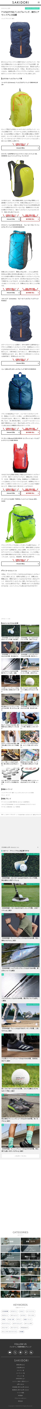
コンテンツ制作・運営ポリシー (20, 1381)
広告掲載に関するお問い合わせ (20, 1387)
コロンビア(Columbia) (7, 804)
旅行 (13, 18)
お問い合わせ (20, 1384)
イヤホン (24, 1315)
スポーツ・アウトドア (32, 8)
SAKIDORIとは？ (20, 1378)
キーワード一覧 (20, 1373)
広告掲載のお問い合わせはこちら (10, 847)
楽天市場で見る (30, 219)
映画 (4, 1319)
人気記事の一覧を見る (20, 1156)
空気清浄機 (5, 1311)
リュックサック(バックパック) (23, 792)
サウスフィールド (31, 804)
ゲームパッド (15, 1315)
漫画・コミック (28, 1319)
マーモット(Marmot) (6, 807)
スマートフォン (6, 1323)
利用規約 (20, 1395)
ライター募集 (20, 1392)
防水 (32, 792)
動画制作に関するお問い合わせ (20, 1390)
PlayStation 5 (25, 1327)
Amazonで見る (20, 148)
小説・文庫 (11, 1319)
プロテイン (14, 1311)
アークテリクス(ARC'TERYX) (9, 802)
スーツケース (15, 1327)
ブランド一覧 (20, 1376)
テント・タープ (5, 795)
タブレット (5, 1315)
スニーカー (5, 1327)
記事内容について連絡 (5, 618)
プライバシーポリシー (20, 1398)
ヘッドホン (31, 1315)
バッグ (3, 18)
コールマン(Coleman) (20, 804)
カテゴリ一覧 (20, 1370)
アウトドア (8, 18)
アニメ (19, 1319)
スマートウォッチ (18, 1323)
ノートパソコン (30, 1311)
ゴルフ (22, 1311)
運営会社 (20, 1401)
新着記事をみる (20, 1364)
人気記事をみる (20, 1367)
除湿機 (21, 1331)
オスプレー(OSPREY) (23, 802)
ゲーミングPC (29, 1323)
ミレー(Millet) (16, 807)
